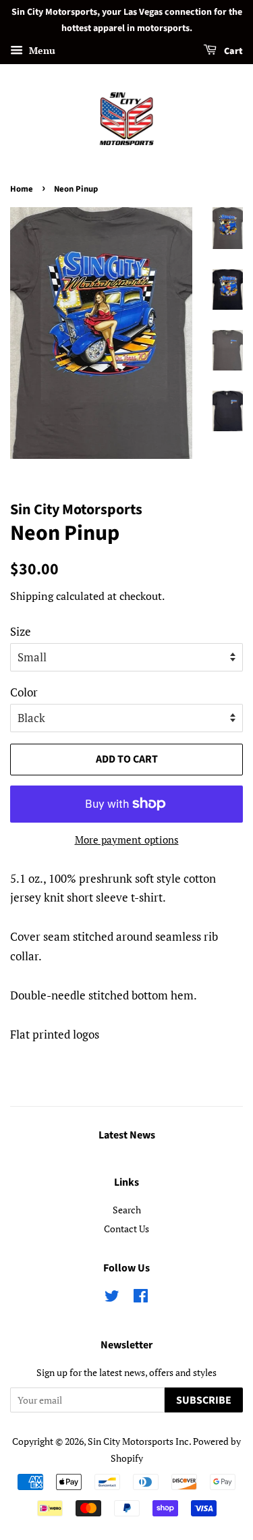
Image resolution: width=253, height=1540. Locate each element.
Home (21, 189)
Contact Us (126, 1228)
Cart (232, 51)
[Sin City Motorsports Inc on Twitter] (112, 1298)
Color (24, 692)
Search (127, 1209)
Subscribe (203, 1400)
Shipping (31, 595)
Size (20, 631)
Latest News (127, 1135)
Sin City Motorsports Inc (138, 1441)
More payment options (127, 839)
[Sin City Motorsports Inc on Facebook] (140, 1298)
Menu (40, 50)
